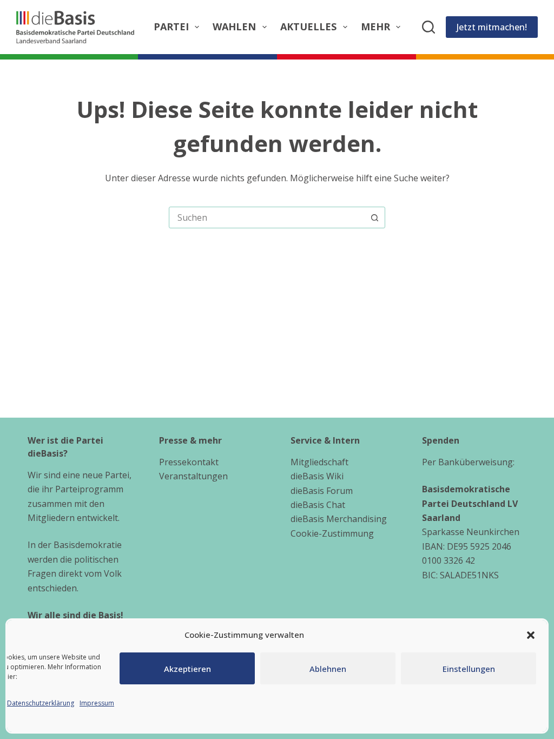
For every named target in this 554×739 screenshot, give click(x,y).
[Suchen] (428, 27)
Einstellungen (469, 668)
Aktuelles (308, 26)
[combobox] (266, 217)
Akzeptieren (187, 668)
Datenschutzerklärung (40, 703)
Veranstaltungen (193, 476)
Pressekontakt (189, 462)
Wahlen (234, 26)
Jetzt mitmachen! (492, 27)
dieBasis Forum (322, 491)
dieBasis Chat (318, 505)
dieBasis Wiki (317, 476)
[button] (530, 635)
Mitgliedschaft (319, 462)
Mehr (375, 26)
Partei (171, 26)
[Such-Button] (374, 217)
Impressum (97, 703)
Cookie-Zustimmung (332, 533)
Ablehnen (327, 668)
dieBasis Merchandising (339, 519)
